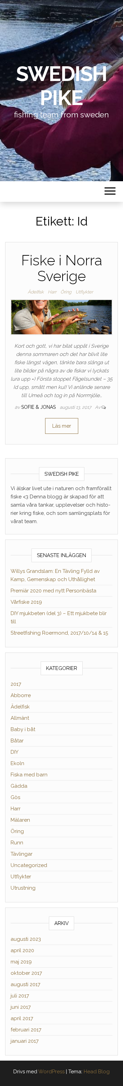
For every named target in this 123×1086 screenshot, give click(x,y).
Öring (65, 291)
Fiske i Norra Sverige (61, 268)
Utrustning (23, 888)
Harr (52, 291)
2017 (16, 684)
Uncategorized (29, 865)
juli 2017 (20, 996)
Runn (17, 843)
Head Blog (97, 1071)
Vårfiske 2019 (26, 602)
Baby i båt (23, 729)
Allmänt (20, 718)
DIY (14, 752)
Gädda (19, 786)
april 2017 (22, 1018)
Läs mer (61, 426)
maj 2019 (21, 962)
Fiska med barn (29, 775)
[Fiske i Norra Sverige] (61, 317)
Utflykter (84, 291)
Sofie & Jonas (39, 407)
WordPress (51, 1071)
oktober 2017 (26, 973)
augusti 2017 (25, 984)
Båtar (17, 741)
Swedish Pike (61, 86)
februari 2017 (26, 1030)
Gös (15, 797)
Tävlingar (21, 854)
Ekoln (17, 763)
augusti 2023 (26, 939)
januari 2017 (25, 1041)
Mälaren (20, 820)
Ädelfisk (36, 291)
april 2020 (22, 950)
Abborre (21, 695)
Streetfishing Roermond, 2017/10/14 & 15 (59, 633)
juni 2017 (21, 1007)
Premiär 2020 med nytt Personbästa (53, 591)
